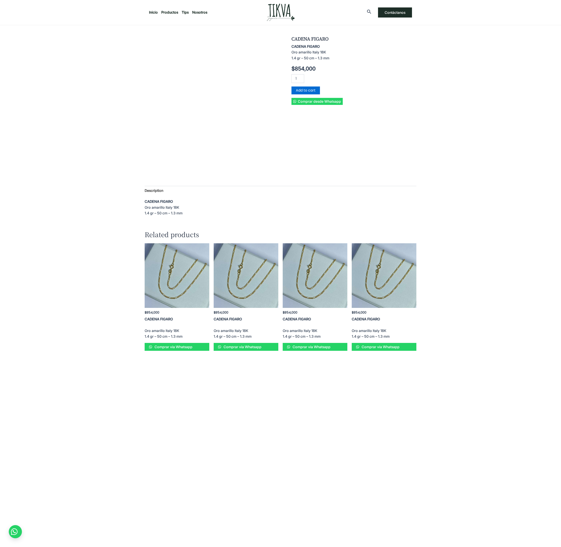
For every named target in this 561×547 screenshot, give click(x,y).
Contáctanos (395, 12)
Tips (185, 12)
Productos (169, 12)
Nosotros (199, 12)
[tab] (154, 190)
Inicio (153, 12)
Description (154, 190)
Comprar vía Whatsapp (173, 347)
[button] (317, 101)
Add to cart (306, 90)
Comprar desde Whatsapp (319, 101)
